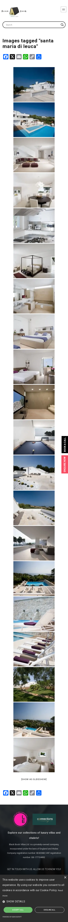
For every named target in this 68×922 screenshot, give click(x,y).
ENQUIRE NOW (64, 464)
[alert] (34, 898)
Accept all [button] (18, 910)
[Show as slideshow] (34, 779)
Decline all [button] (49, 910)
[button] (34, 902)
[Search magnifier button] (62, 24)
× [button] (65, 877)
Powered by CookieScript (12, 917)
